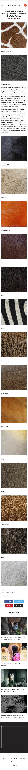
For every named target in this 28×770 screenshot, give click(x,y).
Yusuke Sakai (16, 87)
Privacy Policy (22, 758)
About (4, 758)
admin (10, 18)
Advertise (10, 758)
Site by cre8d (14, 765)
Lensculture (6, 596)
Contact (15, 758)
